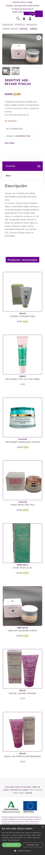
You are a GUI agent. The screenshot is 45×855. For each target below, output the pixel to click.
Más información (14, 840)
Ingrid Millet (22, 565)
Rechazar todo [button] (33, 845)
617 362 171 (29, 9)
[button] (38, 37)
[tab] (22, 166)
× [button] (43, 827)
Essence (22, 376)
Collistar (22, 439)
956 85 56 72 (19, 9)
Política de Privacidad (23, 787)
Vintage (24, 29)
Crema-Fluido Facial (22, 136)
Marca (8, 175)
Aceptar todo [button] (11, 845)
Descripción (10, 166)
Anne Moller (10, 143)
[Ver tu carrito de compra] (24, 19)
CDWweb (28, 793)
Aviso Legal (9, 787)
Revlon (23, 313)
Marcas (33, 29)
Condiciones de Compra (19, 790)
